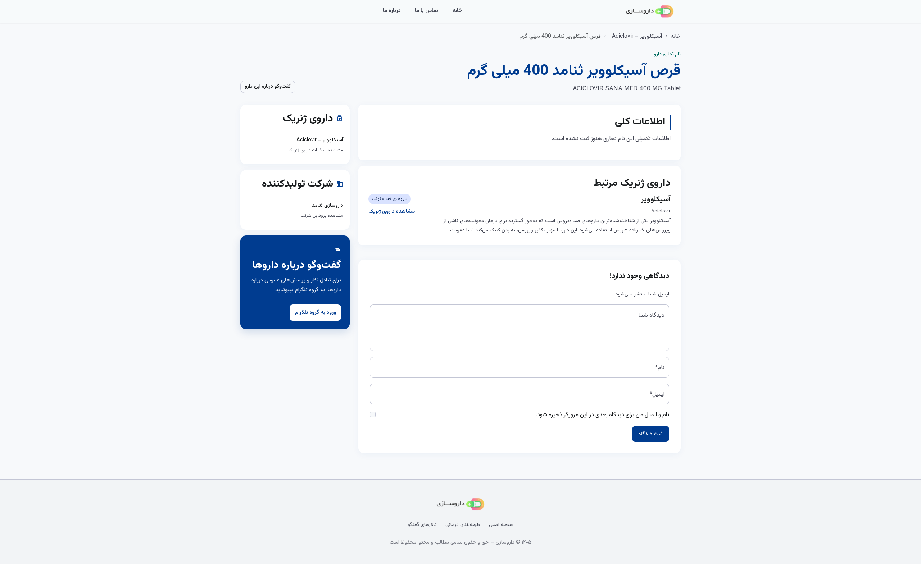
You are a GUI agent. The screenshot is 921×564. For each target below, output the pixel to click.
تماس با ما (426, 10)
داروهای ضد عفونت (390, 199)
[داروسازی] (650, 11)
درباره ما (391, 10)
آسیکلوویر (656, 199)
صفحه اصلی (501, 525)
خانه (457, 10)
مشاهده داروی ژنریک (391, 211)
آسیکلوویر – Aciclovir (637, 36)
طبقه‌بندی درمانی (462, 525)
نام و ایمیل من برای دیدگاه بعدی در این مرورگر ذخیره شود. (602, 415)
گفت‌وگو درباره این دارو (268, 87)
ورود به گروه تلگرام (315, 313)
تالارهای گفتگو (422, 525)
